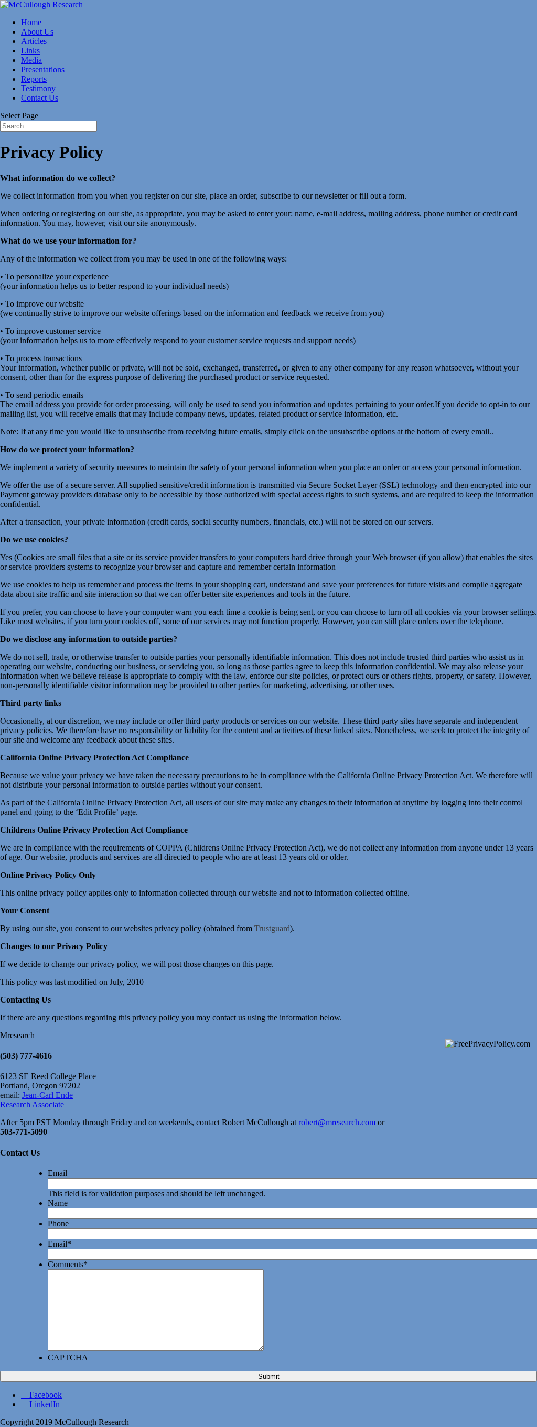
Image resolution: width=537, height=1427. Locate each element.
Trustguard (272, 928)
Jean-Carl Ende (47, 1095)
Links (30, 50)
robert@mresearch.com (336, 1122)
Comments (68, 1264)
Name (58, 1203)
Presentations (43, 69)
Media (31, 60)
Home (31, 22)
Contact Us (39, 97)
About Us (37, 31)
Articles (34, 41)
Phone (58, 1223)
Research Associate (32, 1104)
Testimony (38, 88)
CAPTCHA (68, 1357)
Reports (34, 78)
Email (57, 1173)
